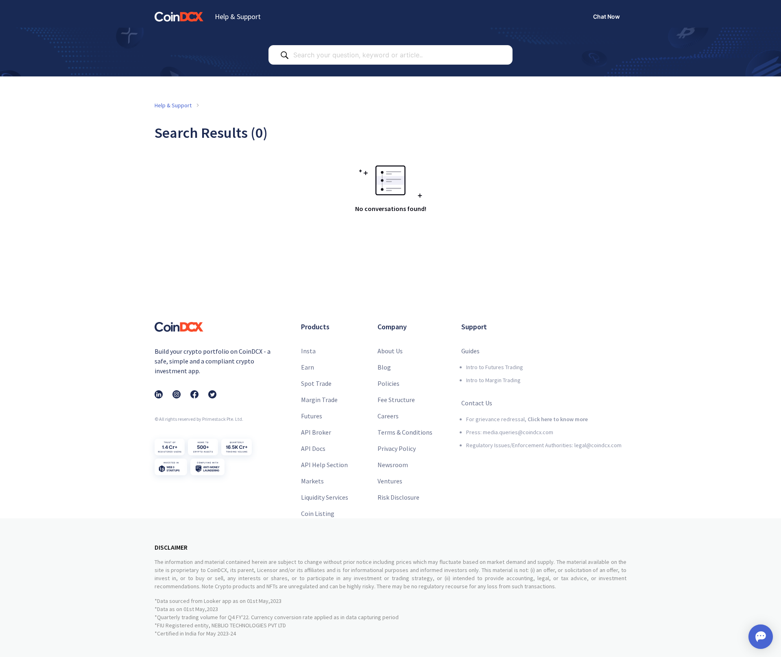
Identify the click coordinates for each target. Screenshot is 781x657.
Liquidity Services (324, 497)
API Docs (313, 448)
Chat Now (606, 16)
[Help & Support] (179, 16)
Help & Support (238, 16)
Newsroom (392, 465)
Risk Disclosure (398, 497)
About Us (390, 351)
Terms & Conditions (404, 432)
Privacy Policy (396, 448)
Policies (388, 383)
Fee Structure (396, 400)
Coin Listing (317, 513)
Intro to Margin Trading (493, 380)
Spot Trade (316, 383)
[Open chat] (760, 636)
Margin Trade (319, 400)
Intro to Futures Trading (494, 367)
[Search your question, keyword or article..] (284, 55)
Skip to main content (32, 6)
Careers (388, 416)
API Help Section (324, 465)
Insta (308, 351)
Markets (312, 481)
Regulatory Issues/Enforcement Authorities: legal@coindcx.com (544, 445)
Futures (311, 416)
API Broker (316, 432)
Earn (307, 367)
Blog (384, 367)
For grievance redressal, (527, 419)
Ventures (389, 481)
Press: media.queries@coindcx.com (509, 432)
